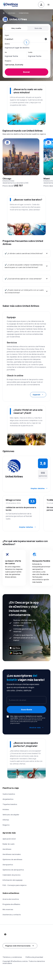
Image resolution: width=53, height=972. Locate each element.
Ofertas (6, 820)
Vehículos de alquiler (11, 814)
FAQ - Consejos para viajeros (14, 885)
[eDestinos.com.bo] (4, 13)
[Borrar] (45, 39)
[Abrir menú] (48, 5)
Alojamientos (8, 799)
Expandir (36, 394)
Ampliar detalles (38, 488)
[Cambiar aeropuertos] (26, 42)
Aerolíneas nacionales (12, 854)
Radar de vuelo (9, 844)
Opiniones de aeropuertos (13, 870)
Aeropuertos (8, 864)
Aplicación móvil (9, 839)
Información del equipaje (13, 880)
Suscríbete (26, 709)
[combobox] (24, 39)
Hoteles (6, 809)
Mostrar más (35, 727)
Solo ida (38, 28)
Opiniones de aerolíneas (12, 859)
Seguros (6, 825)
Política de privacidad (34, 957)
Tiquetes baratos (10, 804)
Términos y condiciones (12, 957)
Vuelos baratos (9, 794)
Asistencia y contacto (12, 914)
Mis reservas (8, 909)
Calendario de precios (11, 875)
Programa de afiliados (11, 904)
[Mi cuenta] (41, 5)
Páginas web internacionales (17, 946)
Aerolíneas (11, 13)
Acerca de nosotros (11, 899)
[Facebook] (5, 934)
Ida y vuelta (16, 28)
